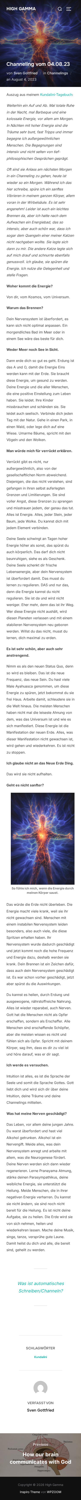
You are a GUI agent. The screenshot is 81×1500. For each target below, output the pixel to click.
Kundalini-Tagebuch (56, 94)
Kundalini (40, 1357)
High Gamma (21, 9)
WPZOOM (54, 1492)
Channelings (57, 73)
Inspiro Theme (30, 1492)
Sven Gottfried (26, 73)
